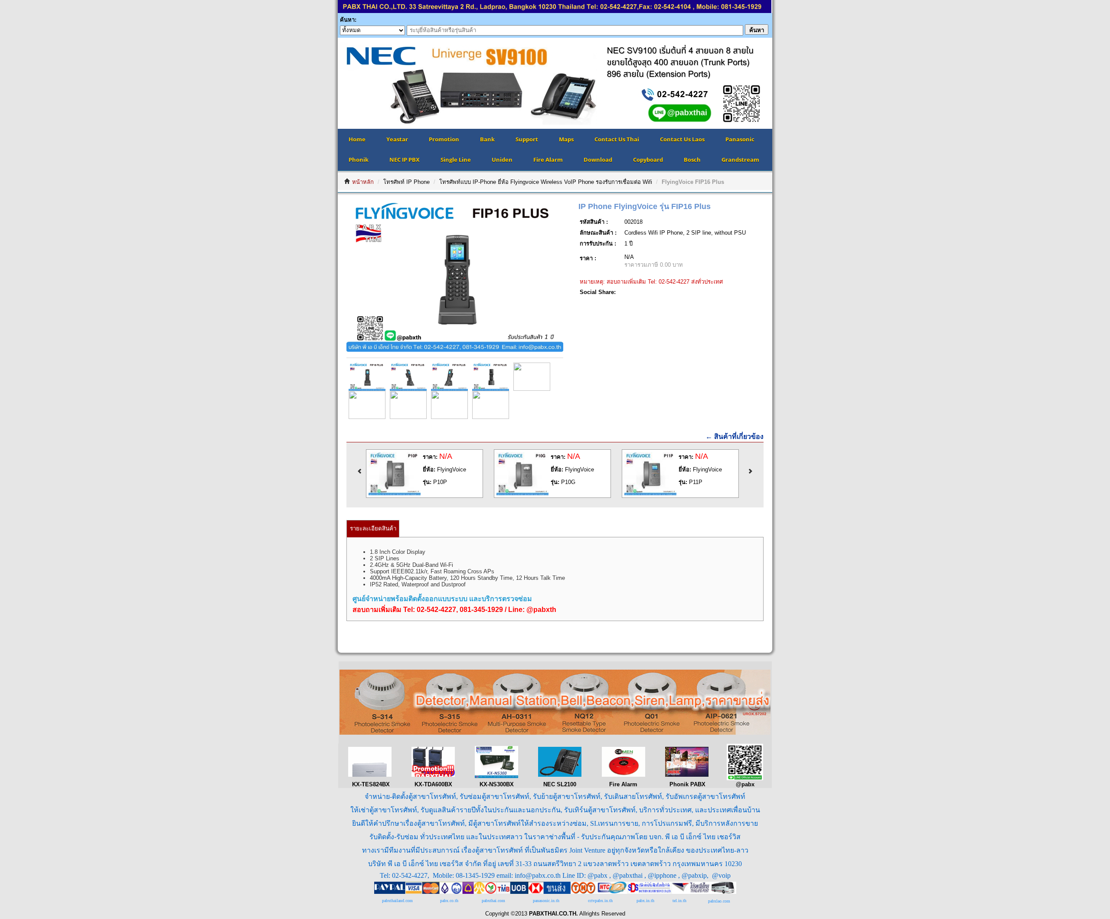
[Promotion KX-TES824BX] (370, 775)
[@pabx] (745, 778)
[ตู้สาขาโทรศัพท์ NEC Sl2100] (559, 775)
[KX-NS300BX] (496, 776)
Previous (324, 83)
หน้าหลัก (363, 182)
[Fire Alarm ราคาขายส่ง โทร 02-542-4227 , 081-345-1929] (555, 732)
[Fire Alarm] (623, 775)
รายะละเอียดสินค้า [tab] (373, 528)
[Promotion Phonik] (686, 775)
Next (785, 83)
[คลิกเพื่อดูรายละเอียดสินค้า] (395, 493)
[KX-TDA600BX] (433, 775)
